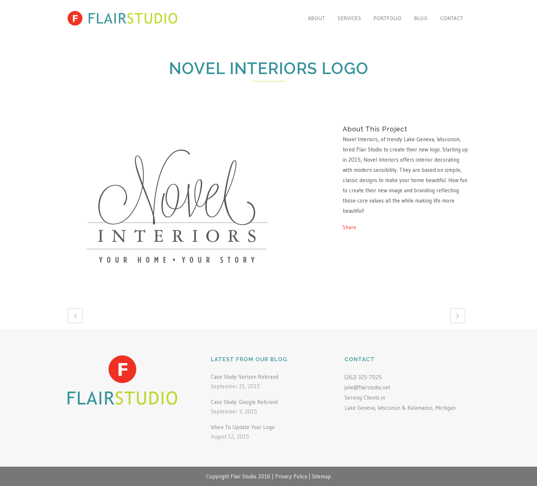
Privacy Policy (291, 476)
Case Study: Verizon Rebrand (244, 376)
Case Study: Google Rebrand (244, 401)
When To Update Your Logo (243, 427)
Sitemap (321, 476)
